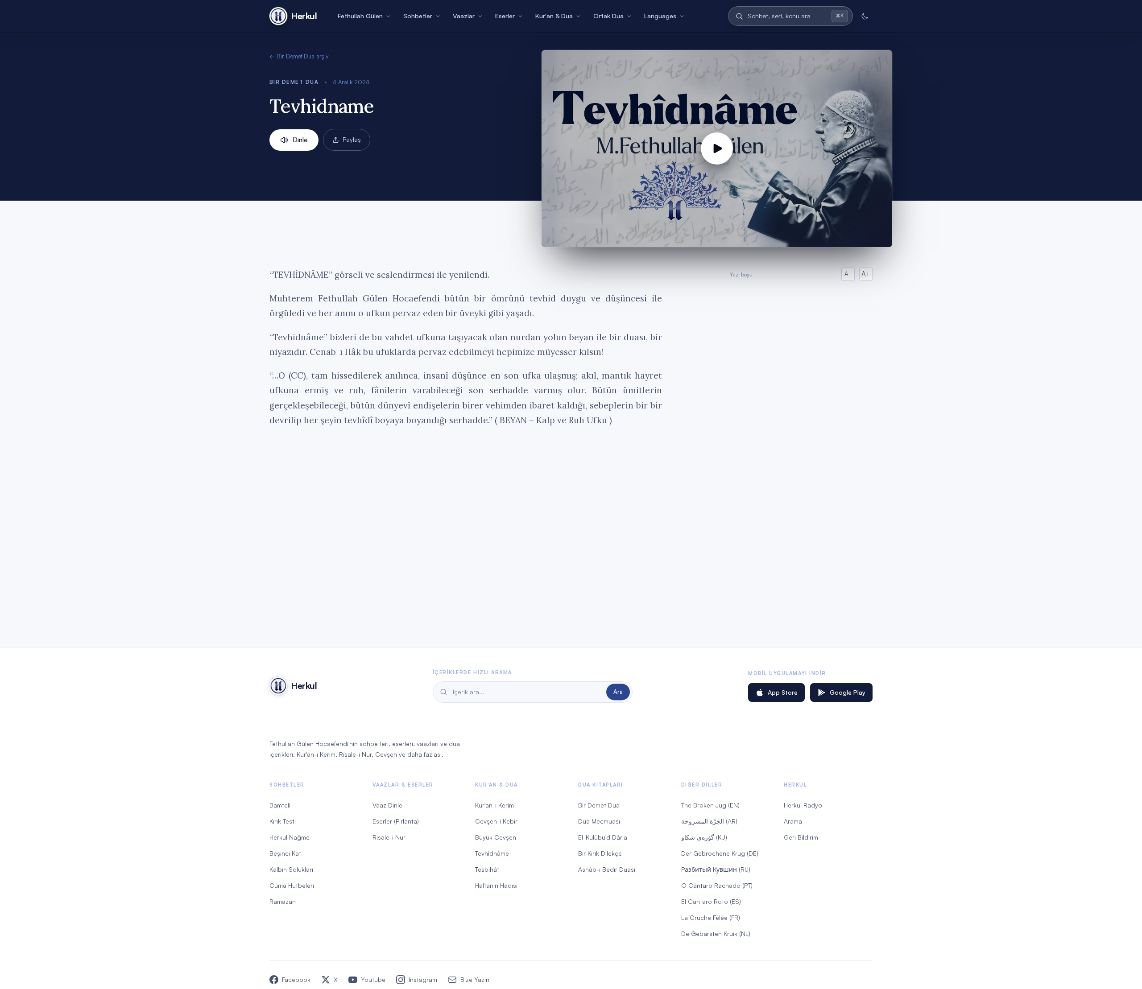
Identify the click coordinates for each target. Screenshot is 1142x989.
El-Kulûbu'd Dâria (602, 837)
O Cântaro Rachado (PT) (717, 885)
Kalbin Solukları (291, 869)
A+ (865, 274)
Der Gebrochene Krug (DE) (719, 853)
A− (848, 273)
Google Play (847, 692)
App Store (783, 692)
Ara (618, 691)
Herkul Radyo (803, 805)
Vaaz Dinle (387, 805)
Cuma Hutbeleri (291, 885)
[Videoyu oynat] (717, 148)
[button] (717, 148)
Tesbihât (487, 869)
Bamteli (279, 805)
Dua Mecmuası (599, 821)
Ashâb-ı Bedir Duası (606, 869)
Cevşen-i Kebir (496, 821)
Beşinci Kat (285, 853)
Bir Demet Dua (294, 81)
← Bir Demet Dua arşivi (299, 56)
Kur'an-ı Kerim (494, 805)
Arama (793, 821)
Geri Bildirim (801, 837)
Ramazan (282, 901)
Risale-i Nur (388, 837)
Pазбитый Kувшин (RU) (715, 869)
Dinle (300, 140)
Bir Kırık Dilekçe (600, 853)
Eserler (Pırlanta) (395, 821)
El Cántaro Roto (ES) (711, 901)
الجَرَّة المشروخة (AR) (709, 821)
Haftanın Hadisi (496, 885)
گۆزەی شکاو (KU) (704, 837)
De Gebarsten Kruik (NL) (715, 933)
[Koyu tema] (864, 16)
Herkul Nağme (289, 837)
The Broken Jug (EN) (710, 805)
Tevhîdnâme (492, 853)
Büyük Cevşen (495, 837)
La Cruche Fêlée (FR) (710, 917)
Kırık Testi (282, 821)
